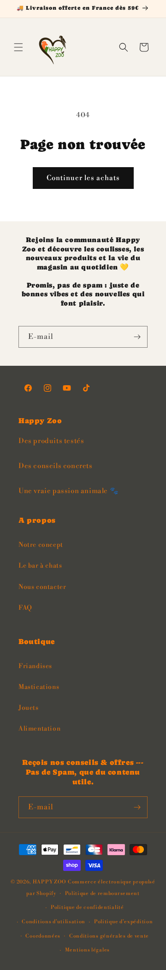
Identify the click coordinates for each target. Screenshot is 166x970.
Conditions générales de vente (109, 936)
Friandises (35, 666)
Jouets (28, 708)
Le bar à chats (40, 566)
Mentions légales (87, 950)
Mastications (38, 687)
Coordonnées (42, 936)
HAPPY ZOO (49, 882)
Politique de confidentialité (87, 907)
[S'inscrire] (137, 337)
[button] (18, 47)
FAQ (25, 608)
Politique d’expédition (123, 922)
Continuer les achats (83, 178)
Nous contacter (42, 587)
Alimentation (39, 729)
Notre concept (40, 545)
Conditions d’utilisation (53, 922)
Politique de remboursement (102, 893)
